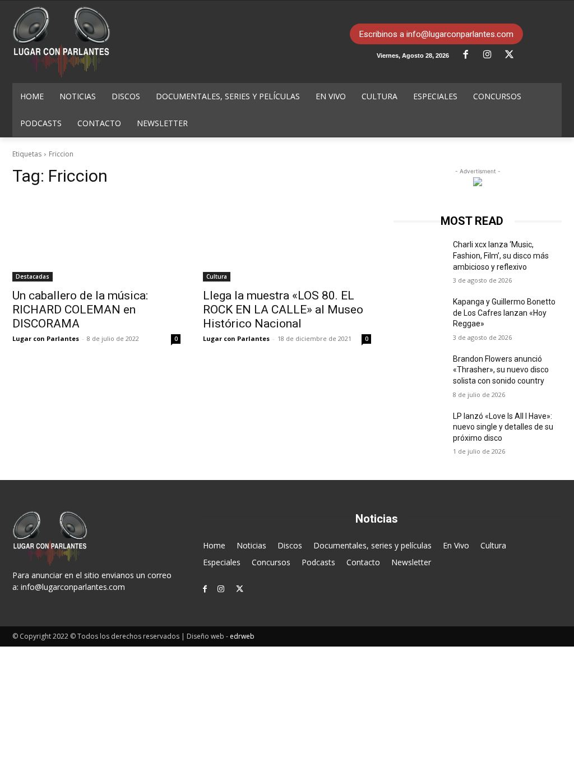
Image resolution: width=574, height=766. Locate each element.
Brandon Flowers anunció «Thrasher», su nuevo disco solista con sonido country (501, 369)
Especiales (221, 562)
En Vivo (456, 545)
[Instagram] (491, 54)
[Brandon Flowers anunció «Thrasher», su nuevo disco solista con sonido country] (419, 371)
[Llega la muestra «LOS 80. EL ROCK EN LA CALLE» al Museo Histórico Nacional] (287, 239)
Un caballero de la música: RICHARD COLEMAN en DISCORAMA (80, 309)
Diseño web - (220, 636)
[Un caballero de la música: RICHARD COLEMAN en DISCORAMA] (96, 239)
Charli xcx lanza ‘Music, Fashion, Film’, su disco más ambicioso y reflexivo (501, 255)
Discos (289, 545)
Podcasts (318, 562)
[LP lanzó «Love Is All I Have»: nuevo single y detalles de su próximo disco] (419, 428)
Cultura (216, 276)
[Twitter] (513, 54)
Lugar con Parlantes (45, 338)
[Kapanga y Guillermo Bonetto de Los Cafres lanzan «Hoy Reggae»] (419, 314)
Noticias (251, 545)
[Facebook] (469, 54)
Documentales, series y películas (372, 545)
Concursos (271, 562)
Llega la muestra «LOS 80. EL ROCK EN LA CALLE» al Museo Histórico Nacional (283, 309)
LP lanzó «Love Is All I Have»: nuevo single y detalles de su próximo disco (503, 427)
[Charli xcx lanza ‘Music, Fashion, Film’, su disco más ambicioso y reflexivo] (419, 257)
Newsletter (411, 562)
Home (214, 545)
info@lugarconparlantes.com (73, 587)
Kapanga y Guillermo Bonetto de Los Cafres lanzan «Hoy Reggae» (504, 312)
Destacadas (32, 276)
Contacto (363, 562)
